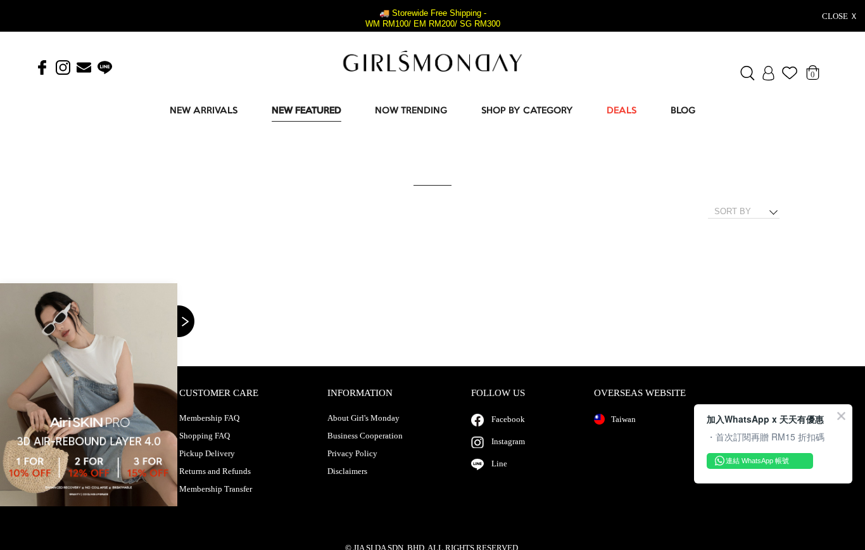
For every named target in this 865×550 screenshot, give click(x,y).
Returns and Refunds (215, 471)
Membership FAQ (209, 418)
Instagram (508, 441)
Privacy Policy (352, 453)
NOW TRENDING (411, 111)
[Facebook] (42, 68)
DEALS (621, 111)
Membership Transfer (215, 489)
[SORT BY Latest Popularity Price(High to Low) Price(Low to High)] (748, 212)
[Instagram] (63, 68)
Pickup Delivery (207, 453)
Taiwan (623, 419)
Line (499, 463)
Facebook (508, 419)
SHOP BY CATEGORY (527, 111)
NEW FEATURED (306, 111)
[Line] (104, 68)
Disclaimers (347, 471)
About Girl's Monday (363, 418)
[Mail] (83, 68)
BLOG (683, 111)
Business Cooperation (365, 436)
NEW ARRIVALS (203, 111)
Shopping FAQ (204, 436)
